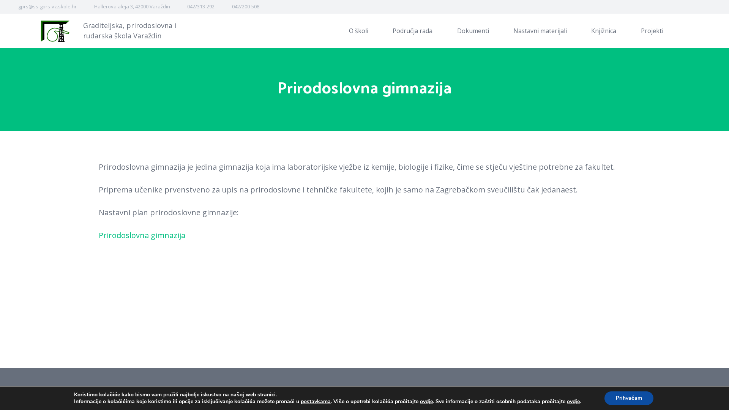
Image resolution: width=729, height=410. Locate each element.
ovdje (426, 401)
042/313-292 (201, 6)
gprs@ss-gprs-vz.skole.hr (47, 6)
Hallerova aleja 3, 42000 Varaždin (132, 6)
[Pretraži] (688, 30)
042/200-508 (245, 6)
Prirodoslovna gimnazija (142, 235)
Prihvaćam (629, 398)
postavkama (316, 401)
